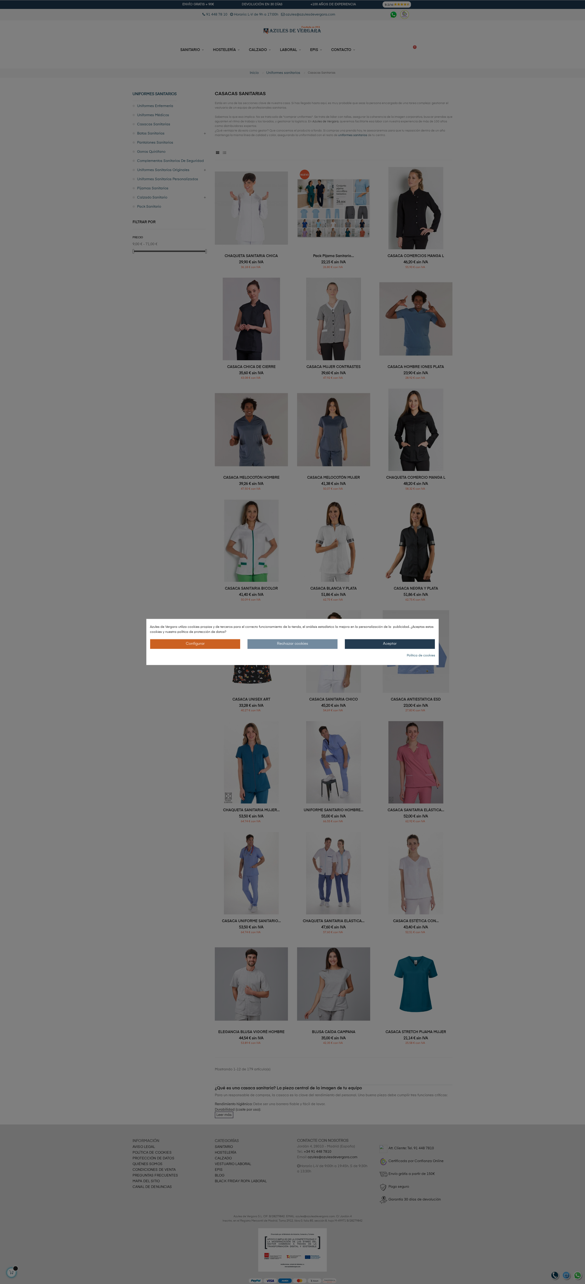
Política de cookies (421, 655)
